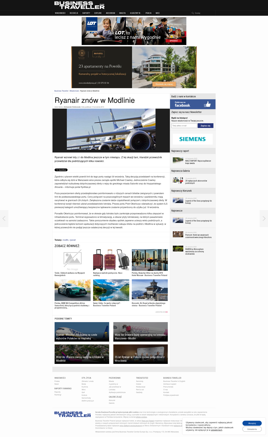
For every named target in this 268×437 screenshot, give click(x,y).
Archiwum (110, 13)
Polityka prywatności (171, 395)
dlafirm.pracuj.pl (88, 400)
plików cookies (141, 417)
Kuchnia (85, 386)
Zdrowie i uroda (88, 381)
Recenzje (74, 13)
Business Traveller (61, 91)
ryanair (73, 239)
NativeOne (111, 312)
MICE (158, 13)
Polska (57, 381)
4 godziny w (113, 384)
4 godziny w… (135, 13)
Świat (56, 384)
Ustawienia (252, 429)
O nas (165, 389)
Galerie (111, 403)
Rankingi (57, 394)
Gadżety (139, 392)
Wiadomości (60, 13)
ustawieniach (216, 430)
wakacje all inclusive (181, 425)
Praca (148, 13)
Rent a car (140, 389)
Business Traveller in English (174, 381)
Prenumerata (168, 386)
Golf (83, 392)
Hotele (138, 384)
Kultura (84, 395)
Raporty (86, 13)
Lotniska (112, 389)
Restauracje (140, 386)
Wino (84, 389)
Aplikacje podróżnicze (117, 392)
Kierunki (112, 400)
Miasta (122, 13)
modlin (66, 239)
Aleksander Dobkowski (72, 107)
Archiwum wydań (169, 384)
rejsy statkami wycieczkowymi (131, 425)
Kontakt (166, 392)
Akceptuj (252, 423)
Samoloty (139, 381)
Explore (98, 13)
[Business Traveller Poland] (79, 5)
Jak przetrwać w (115, 386)
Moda (84, 384)
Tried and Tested (147, 420)
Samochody (86, 398)
